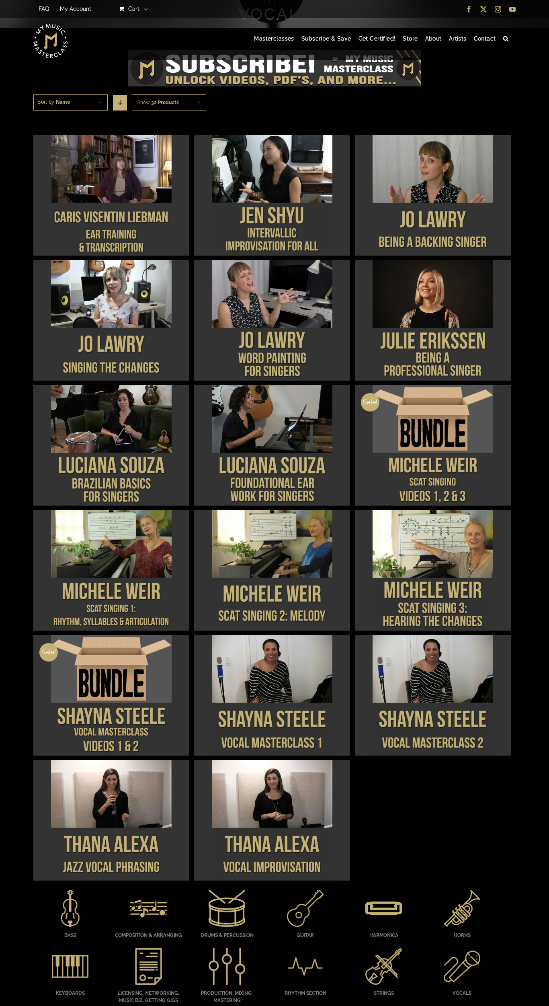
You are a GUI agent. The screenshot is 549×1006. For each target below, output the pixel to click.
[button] (505, 39)
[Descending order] (120, 102)
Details (111, 196)
